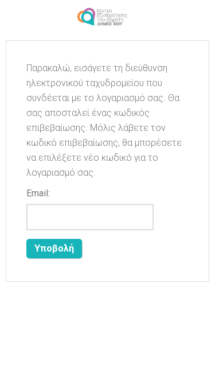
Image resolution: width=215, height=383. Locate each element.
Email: (38, 193)
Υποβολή (54, 248)
